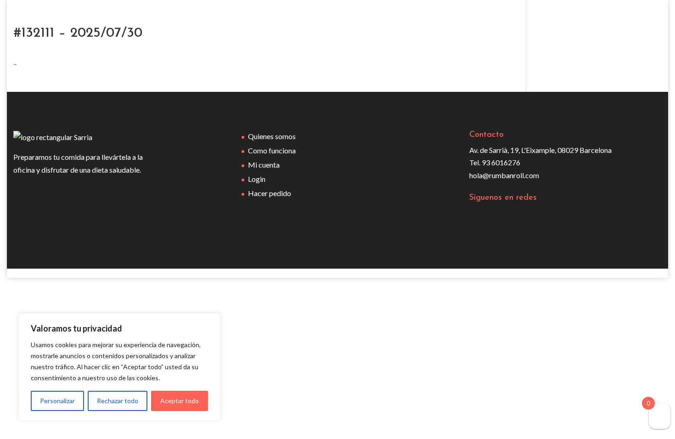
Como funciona (272, 150)
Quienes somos (272, 136)
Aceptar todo (179, 401)
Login (256, 178)
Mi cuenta (264, 164)
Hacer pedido (269, 193)
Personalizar (57, 401)
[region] (119, 367)
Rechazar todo (117, 401)
